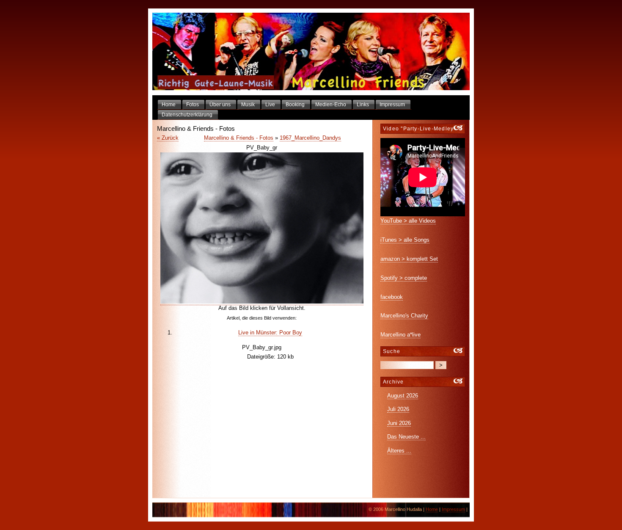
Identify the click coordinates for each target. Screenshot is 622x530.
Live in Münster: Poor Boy (270, 332)
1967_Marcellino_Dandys (310, 138)
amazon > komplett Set (409, 259)
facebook (391, 297)
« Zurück (168, 138)
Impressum (453, 509)
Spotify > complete (403, 278)
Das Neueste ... (406, 436)
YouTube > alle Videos (408, 221)
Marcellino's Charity (404, 315)
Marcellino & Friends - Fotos (238, 138)
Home (432, 509)
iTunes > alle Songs (404, 240)
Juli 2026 (398, 409)
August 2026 (402, 395)
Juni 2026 (399, 423)
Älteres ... (399, 450)
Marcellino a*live (400, 334)
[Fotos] (311, 52)
